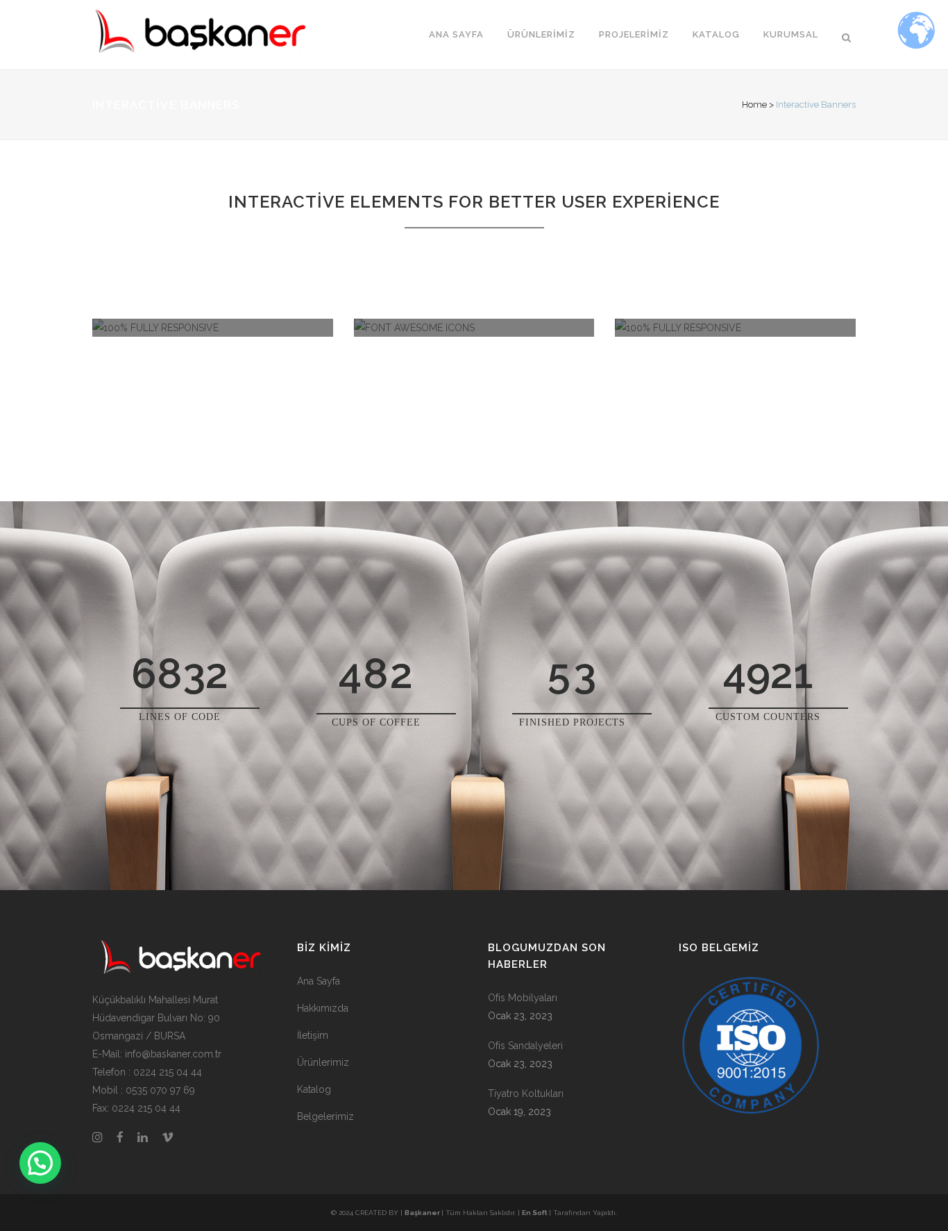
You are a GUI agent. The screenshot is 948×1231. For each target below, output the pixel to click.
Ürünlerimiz (323, 1062)
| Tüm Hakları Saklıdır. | (463, 1212)
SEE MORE (212, 456)
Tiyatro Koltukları (526, 1093)
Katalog (314, 1089)
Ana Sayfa (318, 981)
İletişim (312, 1035)
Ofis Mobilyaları (522, 997)
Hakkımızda (322, 1008)
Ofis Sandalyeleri (525, 1045)
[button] (40, 1163)
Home (754, 104)
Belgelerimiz (325, 1116)
